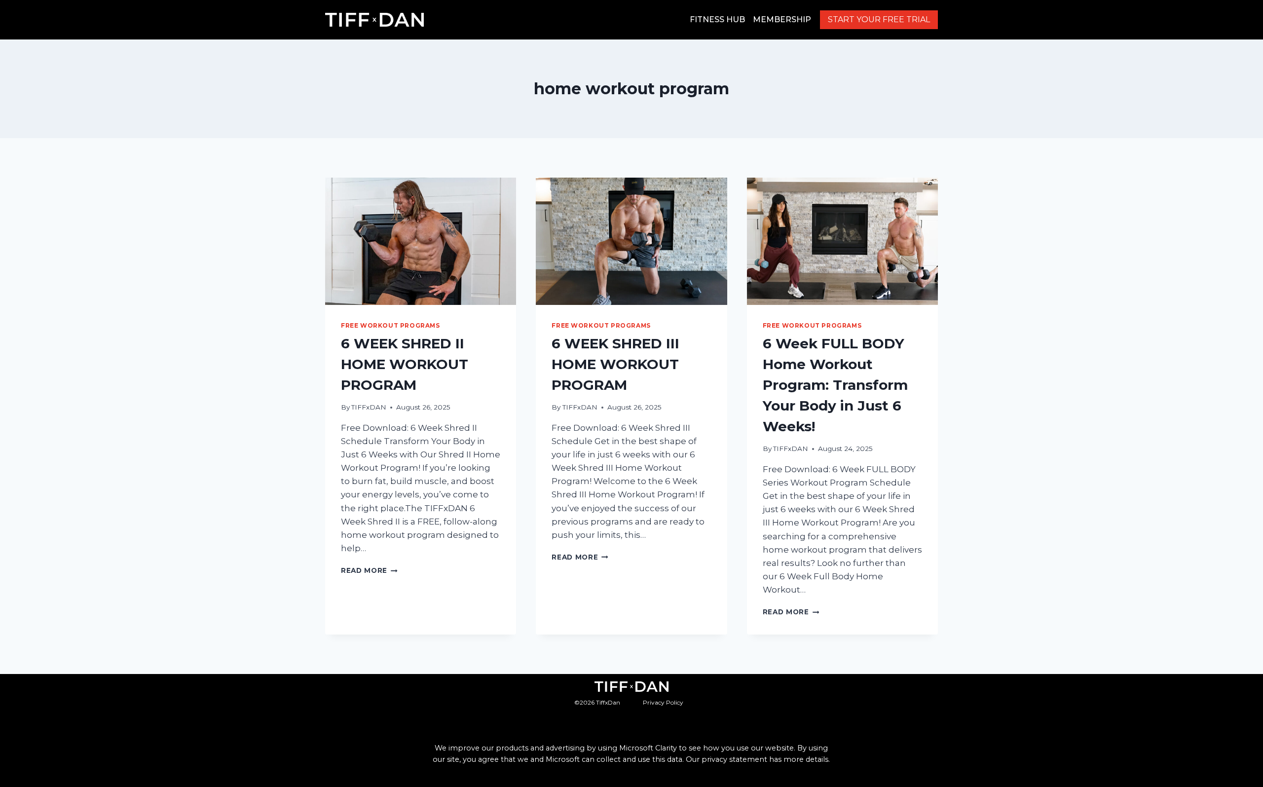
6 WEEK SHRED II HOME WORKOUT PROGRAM (404, 364)
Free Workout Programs (390, 325)
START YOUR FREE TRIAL (879, 19)
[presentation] (420, 241)
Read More (369, 570)
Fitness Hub (717, 19)
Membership (782, 19)
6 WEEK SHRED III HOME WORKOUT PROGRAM (615, 364)
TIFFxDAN (368, 407)
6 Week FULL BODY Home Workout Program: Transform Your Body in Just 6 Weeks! (835, 385)
